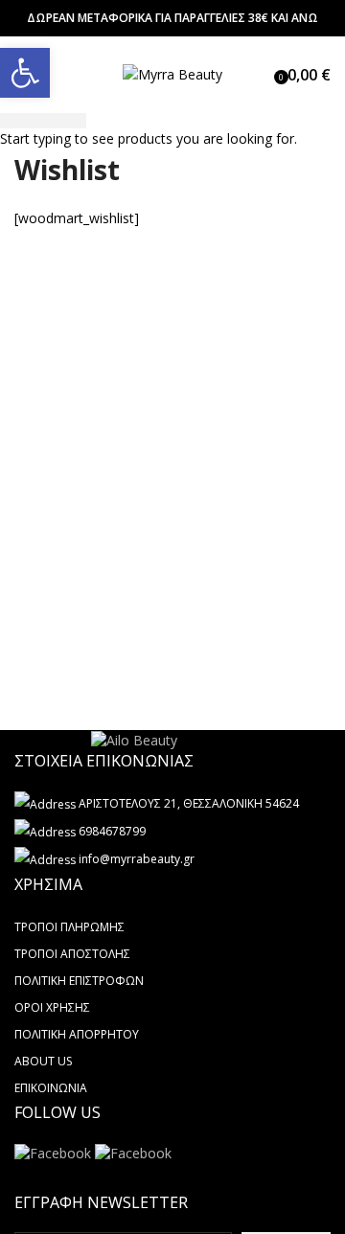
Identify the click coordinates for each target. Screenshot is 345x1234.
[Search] (260, 75)
